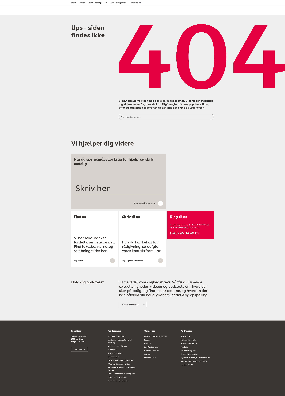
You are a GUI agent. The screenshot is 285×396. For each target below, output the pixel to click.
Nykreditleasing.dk (189, 343)
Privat (73, 3)
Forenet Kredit (187, 365)
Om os (147, 354)
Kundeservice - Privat (117, 336)
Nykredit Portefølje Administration (195, 358)
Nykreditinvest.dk (188, 340)
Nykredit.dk (186, 336)
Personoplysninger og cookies (120, 360)
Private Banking (95, 3)
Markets (184, 347)
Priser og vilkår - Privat (117, 377)
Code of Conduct (151, 351)
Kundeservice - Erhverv (117, 346)
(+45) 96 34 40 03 (184, 233)
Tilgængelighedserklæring (119, 364)
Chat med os (79, 349)
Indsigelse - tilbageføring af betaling (119, 341)
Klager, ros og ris (115, 353)
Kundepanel (113, 350)
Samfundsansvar (151, 347)
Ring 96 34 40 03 (78, 342)
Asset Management (118, 3)
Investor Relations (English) (155, 336)
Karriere (147, 343)
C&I (106, 3)
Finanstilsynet (150, 358)
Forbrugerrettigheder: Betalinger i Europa (122, 368)
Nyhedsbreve (113, 357)
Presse (147, 340)
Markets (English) (188, 351)
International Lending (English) (194, 361)
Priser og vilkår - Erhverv (118, 381)
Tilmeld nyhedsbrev (130, 305)
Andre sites (133, 3)
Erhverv (82, 3)
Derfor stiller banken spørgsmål (121, 374)
